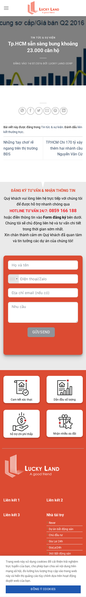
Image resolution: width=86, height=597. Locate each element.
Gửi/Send (41, 332)
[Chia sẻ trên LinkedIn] (63, 111)
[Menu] (6, 8)
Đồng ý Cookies (43, 589)
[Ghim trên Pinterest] (55, 111)
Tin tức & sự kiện (43, 37)
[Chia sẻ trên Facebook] (30, 111)
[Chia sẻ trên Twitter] (39, 111)
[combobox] (13, 278)
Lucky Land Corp (61, 63)
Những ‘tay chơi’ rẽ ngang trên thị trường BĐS (20, 148)
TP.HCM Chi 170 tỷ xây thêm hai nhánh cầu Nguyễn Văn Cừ (64, 148)
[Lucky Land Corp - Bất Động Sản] (43, 8)
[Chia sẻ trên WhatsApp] (22, 111)
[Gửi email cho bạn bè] (47, 111)
